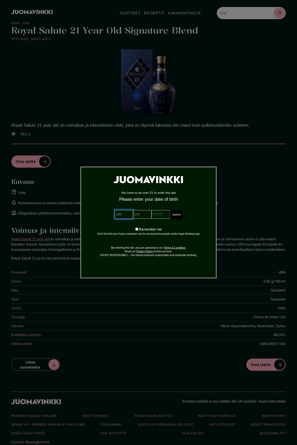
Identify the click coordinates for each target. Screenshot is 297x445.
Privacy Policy (144, 251)
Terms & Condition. (175, 247)
